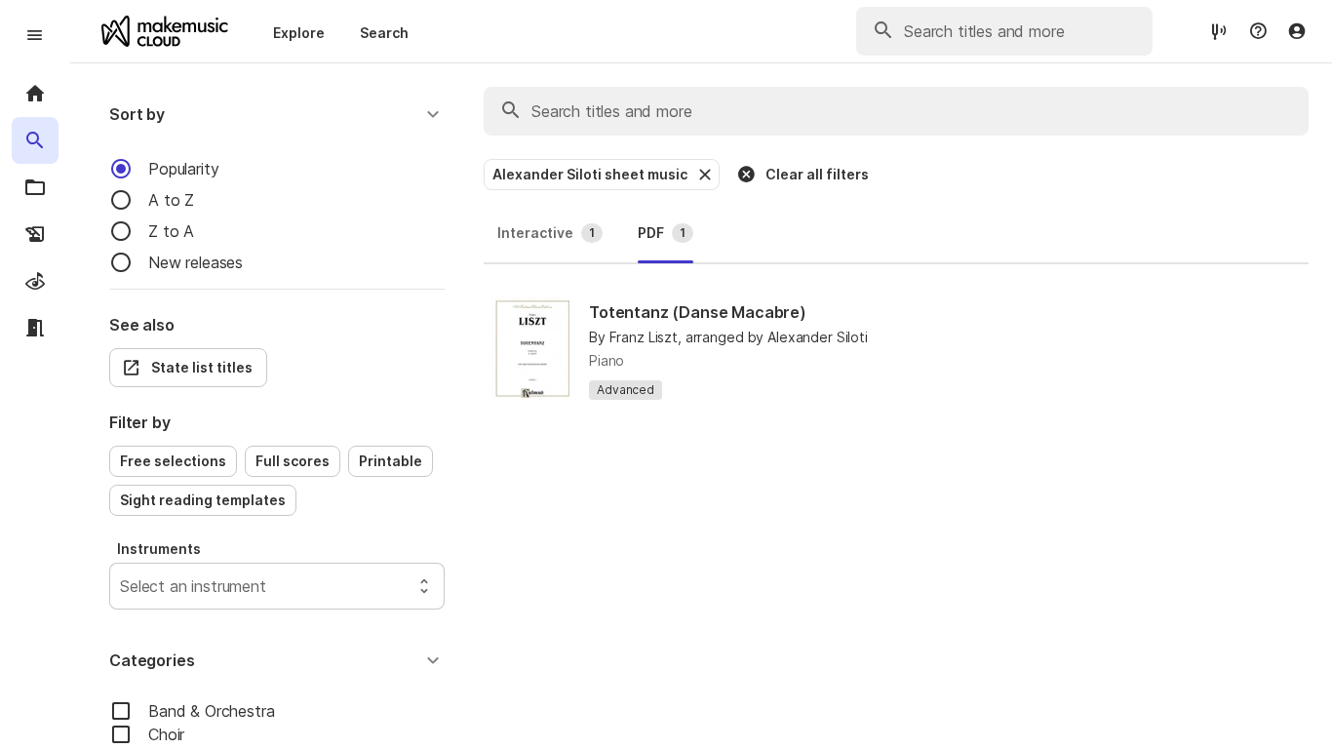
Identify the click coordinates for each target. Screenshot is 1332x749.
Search (384, 32)
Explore (299, 32)
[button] (277, 114)
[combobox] (122, 586)
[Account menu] (1296, 31)
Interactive (546, 232)
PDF (662, 232)
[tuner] (1218, 31)
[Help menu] (1257, 31)
